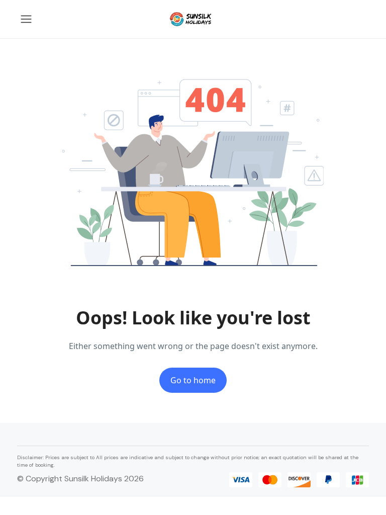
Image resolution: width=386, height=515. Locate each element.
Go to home (193, 380)
